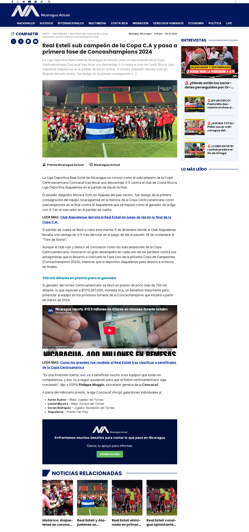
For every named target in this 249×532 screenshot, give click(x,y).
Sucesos (46, 23)
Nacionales (26, 23)
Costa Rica (119, 23)
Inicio (45, 33)
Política (215, 23)
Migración (140, 23)
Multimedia (97, 23)
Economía (196, 23)
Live (229, 23)
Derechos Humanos (168, 23)
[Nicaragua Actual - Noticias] (40, 11)
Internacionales (71, 23)
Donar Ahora (110, 454)
